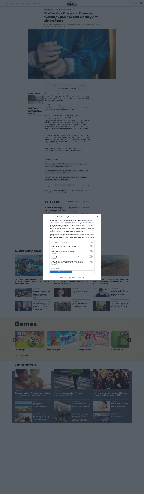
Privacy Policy (80, 277)
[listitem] (72, 243)
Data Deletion (63, 277)
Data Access (72, 277)
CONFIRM (61, 271)
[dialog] (72, 247)
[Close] (98, 217)
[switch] (91, 246)
